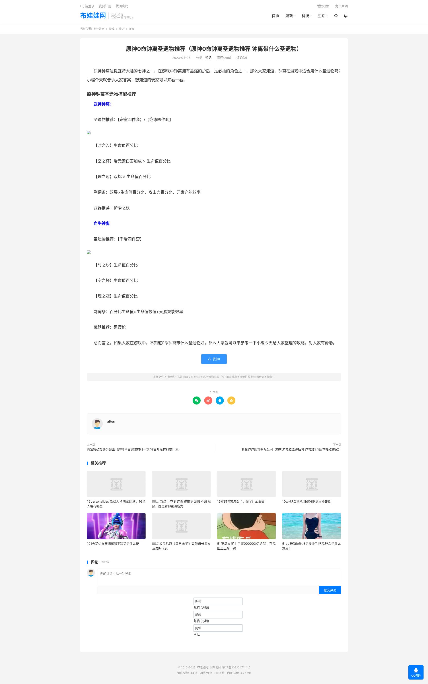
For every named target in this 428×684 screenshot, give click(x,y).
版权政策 (323, 6)
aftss (111, 421)
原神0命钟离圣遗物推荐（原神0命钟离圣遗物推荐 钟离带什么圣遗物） (214, 48)
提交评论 (330, 590)
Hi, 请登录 (87, 6)
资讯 (121, 29)
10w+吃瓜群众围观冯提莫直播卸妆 (306, 501)
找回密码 (122, 6)
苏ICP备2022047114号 (236, 667)
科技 (305, 16)
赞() (214, 359)
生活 (321, 16)
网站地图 (215, 667)
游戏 (289, 16)
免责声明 (341, 6)
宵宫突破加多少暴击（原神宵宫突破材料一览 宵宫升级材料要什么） (134, 449)
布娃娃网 (93, 15)
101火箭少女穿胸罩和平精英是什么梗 (113, 543)
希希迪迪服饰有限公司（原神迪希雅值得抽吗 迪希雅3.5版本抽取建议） (291, 449)
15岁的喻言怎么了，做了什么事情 (240, 501)
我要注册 (105, 6)
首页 (275, 16)
